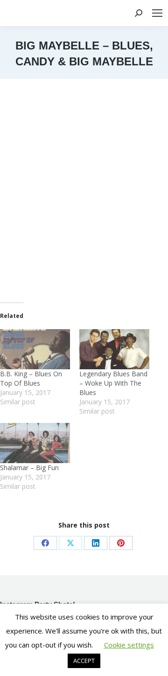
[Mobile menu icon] (157, 13)
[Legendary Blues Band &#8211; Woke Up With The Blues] (114, 349)
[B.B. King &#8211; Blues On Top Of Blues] (35, 349)
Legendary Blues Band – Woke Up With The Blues (113, 383)
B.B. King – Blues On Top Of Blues (31, 378)
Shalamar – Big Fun (29, 467)
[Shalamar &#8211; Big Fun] (35, 443)
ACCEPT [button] (84, 660)
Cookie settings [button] (129, 644)
